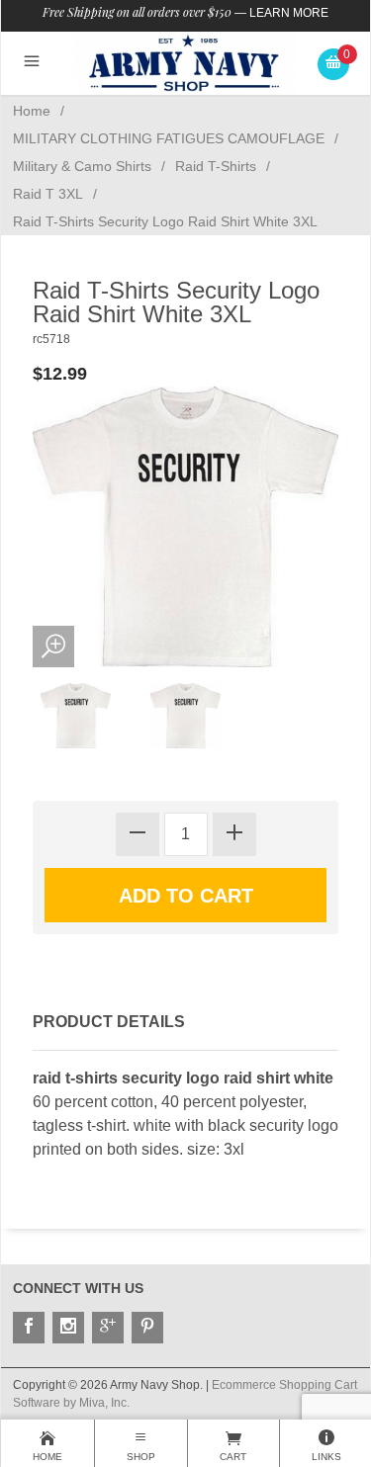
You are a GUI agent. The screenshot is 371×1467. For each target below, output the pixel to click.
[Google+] (108, 1327)
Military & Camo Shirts (82, 166)
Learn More (288, 13)
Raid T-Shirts (215, 166)
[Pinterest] (147, 1327)
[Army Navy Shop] (185, 62)
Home (31, 111)
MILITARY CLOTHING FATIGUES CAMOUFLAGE (169, 138)
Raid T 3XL (48, 194)
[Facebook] (29, 1327)
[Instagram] (68, 1327)
